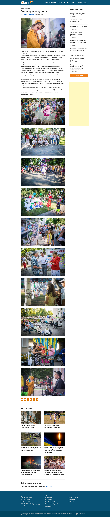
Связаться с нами (25, 501)
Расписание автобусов (51, 505)
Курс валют (71, 499)
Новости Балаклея (50, 2)
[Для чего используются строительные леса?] (31, 423)
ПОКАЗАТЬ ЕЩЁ (79, 75)
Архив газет (24, 496)
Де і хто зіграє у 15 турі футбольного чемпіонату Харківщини (52, 427)
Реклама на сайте (25, 499)
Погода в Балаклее (73, 497)
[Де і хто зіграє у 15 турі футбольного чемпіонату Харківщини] (54, 423)
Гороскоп (71, 501)
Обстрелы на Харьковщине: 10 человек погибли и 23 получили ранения (31, 449)
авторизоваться (50, 486)
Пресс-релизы (48, 506)
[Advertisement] (79, 104)
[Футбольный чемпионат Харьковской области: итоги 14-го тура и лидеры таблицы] (54, 468)
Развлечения (48, 497)
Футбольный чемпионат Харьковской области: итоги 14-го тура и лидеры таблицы (54, 472)
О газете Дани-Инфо (26, 497)
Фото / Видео (48, 499)
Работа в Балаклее (50, 496)
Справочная (71, 496)
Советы (79, 2)
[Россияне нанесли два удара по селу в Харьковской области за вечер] (31, 468)
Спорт (73, 2)
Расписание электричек (51, 503)
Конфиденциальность (27, 503)
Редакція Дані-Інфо (29, 14)
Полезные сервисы (50, 501)
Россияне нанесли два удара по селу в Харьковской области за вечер (30, 472)
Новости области (63, 2)
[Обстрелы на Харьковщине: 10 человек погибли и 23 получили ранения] (31, 445)
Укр (85, 2)
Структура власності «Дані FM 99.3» (31, 505)
